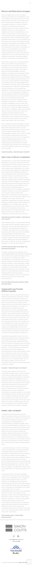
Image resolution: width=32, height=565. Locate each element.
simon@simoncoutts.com (16, 539)
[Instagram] (14, 536)
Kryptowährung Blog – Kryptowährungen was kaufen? (16, 152)
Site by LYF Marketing (24, 562)
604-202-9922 (16, 541)
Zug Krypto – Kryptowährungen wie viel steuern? (14, 368)
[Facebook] (18, 536)
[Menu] (30, 3)
